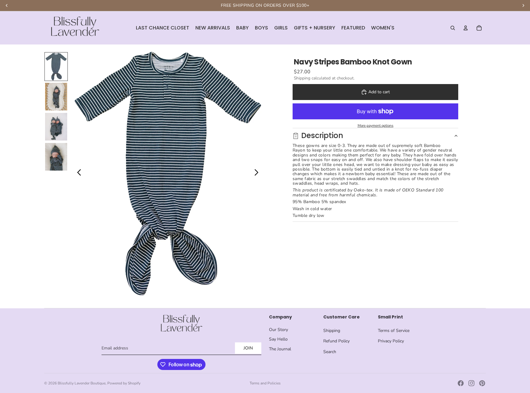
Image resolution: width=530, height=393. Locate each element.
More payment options (376, 125)
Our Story (278, 330)
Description (322, 135)
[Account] (465, 28)
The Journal (280, 349)
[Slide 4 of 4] (56, 157)
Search (329, 352)
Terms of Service (393, 330)
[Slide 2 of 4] (56, 96)
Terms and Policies (265, 383)
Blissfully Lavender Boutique (82, 383)
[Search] (452, 28)
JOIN (248, 348)
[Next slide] (258, 173)
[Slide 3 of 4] (56, 127)
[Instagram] (471, 383)
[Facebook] (460, 383)
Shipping (331, 330)
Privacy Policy (391, 341)
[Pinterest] (482, 383)
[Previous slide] (77, 173)
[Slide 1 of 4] (56, 66)
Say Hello (278, 339)
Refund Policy (336, 341)
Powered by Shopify (123, 383)
